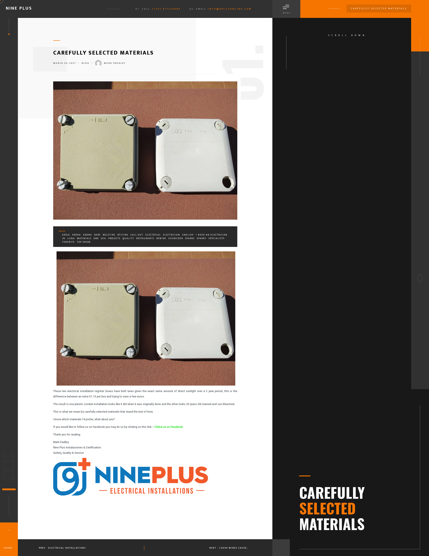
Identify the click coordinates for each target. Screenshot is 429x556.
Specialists (217, 238)
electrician (171, 235)
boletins (109, 235)
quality (128, 238)
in (63, 238)
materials (84, 238)
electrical (153, 235)
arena (76, 235)
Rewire (161, 238)
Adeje (66, 235)
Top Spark (84, 242)
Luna (71, 238)
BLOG (85, 63)
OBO (96, 238)
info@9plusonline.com (230, 9)
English (188, 235)
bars (97, 235)
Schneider (175, 238)
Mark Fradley (115, 63)
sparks (190, 238)
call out (136, 235)
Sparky (201, 238)
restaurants (145, 238)
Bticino (123, 235)
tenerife (68, 242)
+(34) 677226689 (166, 9)
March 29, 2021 (64, 63)
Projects (114, 238)
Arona (87, 235)
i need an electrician (211, 235)
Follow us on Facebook (169, 427)
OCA (103, 238)
